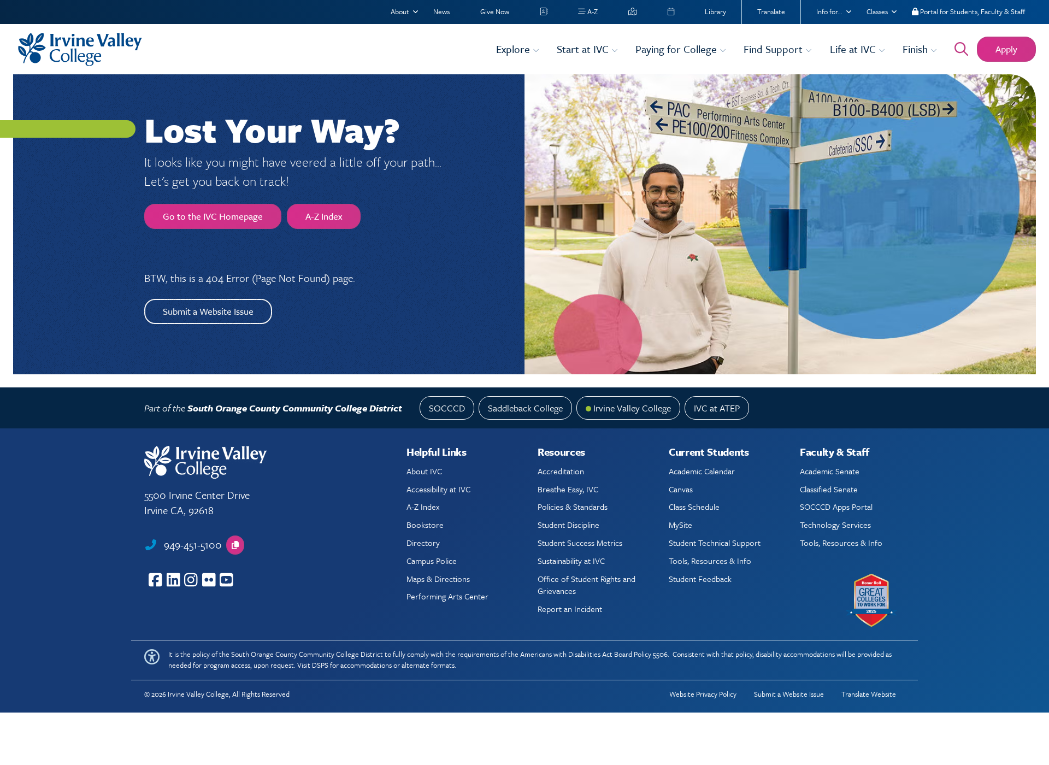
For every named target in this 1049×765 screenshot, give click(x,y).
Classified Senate (829, 489)
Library (715, 11)
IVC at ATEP (717, 408)
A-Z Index (323, 216)
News (441, 11)
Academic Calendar (702, 471)
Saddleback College (525, 408)
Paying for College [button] (677, 49)
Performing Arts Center (447, 596)
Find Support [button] (774, 49)
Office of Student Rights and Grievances (586, 585)
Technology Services (835, 525)
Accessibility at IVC (438, 489)
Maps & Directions (438, 579)
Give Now (494, 11)
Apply (1006, 49)
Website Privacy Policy (702, 693)
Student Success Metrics (580, 543)
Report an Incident (570, 609)
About (400, 11)
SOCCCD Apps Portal (836, 507)
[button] (235, 545)
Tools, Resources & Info (710, 561)
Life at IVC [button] (854, 49)
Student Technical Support (715, 543)
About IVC (424, 471)
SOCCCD (447, 408)
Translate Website (868, 693)
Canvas (681, 489)
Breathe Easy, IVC (568, 489)
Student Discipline (568, 525)
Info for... (829, 11)
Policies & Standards (573, 507)
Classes (877, 11)
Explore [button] (514, 49)
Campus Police (431, 561)
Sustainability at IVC (571, 561)
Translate (771, 11)
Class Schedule (694, 507)
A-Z (592, 11)
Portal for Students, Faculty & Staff (971, 11)
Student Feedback (700, 579)
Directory (423, 543)
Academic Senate (829, 471)
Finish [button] (916, 49)
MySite (680, 525)
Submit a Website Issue (208, 311)
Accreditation (561, 471)
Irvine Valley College (632, 408)
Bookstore (425, 525)
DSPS (320, 665)
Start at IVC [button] (584, 49)
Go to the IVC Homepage (213, 216)
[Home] (250, 49)
